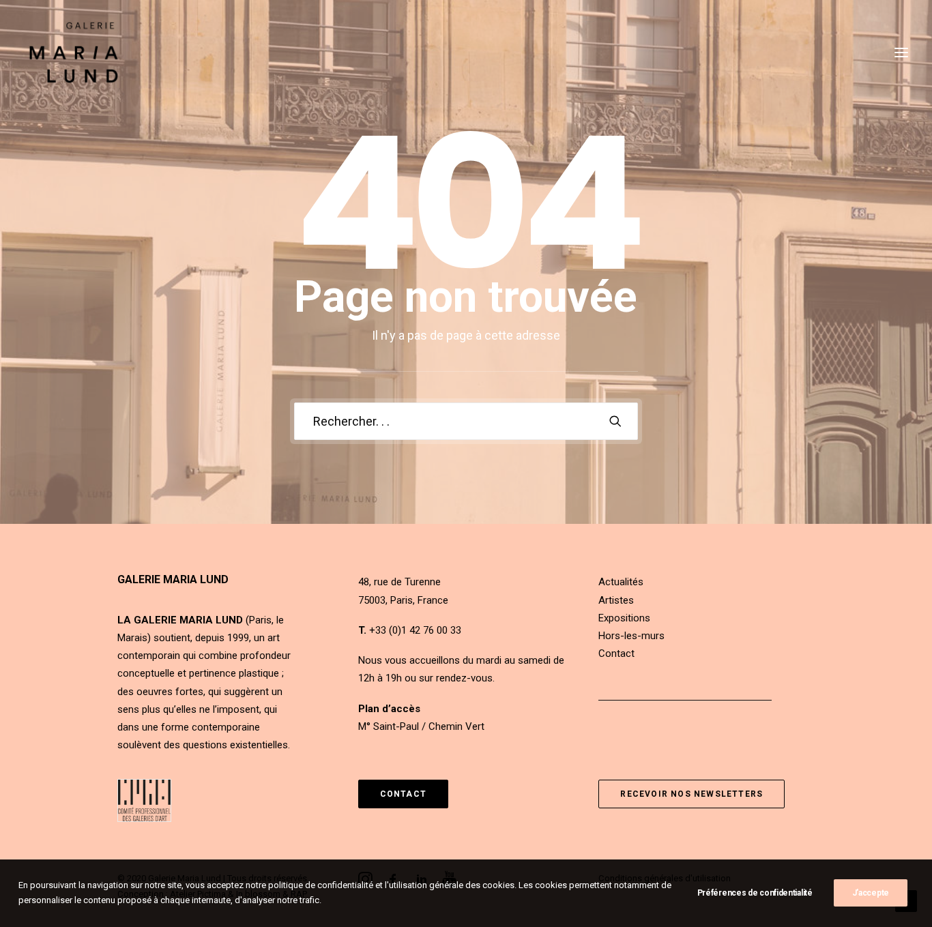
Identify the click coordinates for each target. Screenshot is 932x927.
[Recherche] (466, 421)
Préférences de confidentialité (755, 893)
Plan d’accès (389, 709)
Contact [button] (403, 794)
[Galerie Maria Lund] (73, 52)
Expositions (624, 618)
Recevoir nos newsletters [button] (691, 794)
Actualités (620, 582)
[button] (615, 420)
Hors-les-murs (631, 636)
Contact (616, 653)
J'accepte (870, 893)
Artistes (616, 600)
